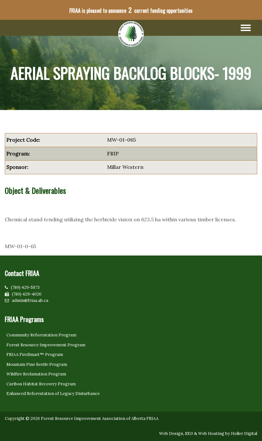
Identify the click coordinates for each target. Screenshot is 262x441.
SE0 (189, 433)
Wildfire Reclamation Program (36, 374)
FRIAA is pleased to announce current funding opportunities (131, 10)
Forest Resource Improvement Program (45, 345)
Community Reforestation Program (41, 335)
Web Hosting (211, 433)
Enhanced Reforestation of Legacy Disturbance (53, 393)
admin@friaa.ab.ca (30, 300)
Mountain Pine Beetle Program (36, 364)
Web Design (171, 433)
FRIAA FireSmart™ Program (34, 354)
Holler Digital (244, 433)
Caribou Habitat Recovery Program (41, 384)
